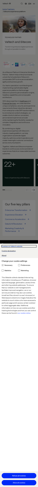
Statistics (7, 270)
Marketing (25, 270)
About (4, 255)
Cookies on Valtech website (12, 246)
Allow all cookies (19, 482)
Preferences (25, 265)
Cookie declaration (9, 251)
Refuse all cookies (19, 476)
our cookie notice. (24, 313)
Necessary (8, 265)
